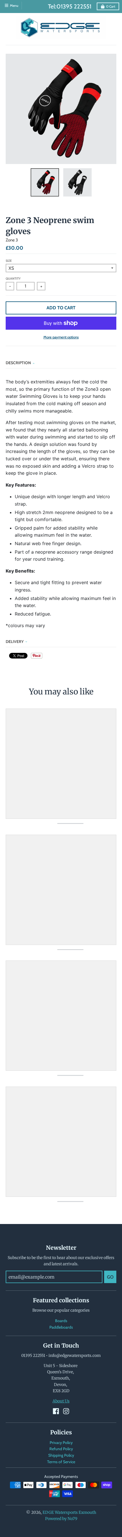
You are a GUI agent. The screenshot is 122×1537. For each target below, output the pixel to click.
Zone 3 (12, 240)
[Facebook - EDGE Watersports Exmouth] (55, 1411)
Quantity (13, 278)
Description (18, 362)
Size (9, 261)
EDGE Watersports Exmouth (69, 1512)
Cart (110, 6)
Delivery (15, 641)
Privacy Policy (61, 1442)
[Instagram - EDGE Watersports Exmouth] (66, 1411)
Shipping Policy (61, 1455)
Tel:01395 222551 (69, 6)
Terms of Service (61, 1461)
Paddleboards (61, 1327)
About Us (61, 1401)
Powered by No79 (61, 1518)
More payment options (61, 337)
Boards (61, 1320)
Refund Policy (61, 1448)
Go (110, 1277)
